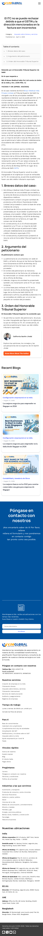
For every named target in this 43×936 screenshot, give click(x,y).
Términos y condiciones (10, 776)
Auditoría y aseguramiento (11, 696)
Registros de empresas (10, 699)
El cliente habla (7, 759)
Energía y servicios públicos (11, 812)
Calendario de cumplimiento (12, 726)
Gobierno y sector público (11, 797)
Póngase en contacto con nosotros (14, 774)
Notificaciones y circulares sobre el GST (16, 733)
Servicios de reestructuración (12, 694)
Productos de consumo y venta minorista (16, 792)
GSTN (16, 168)
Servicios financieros (9, 794)
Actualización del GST (9, 731)
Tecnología (5, 817)
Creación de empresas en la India (13, 684)
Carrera (4, 771)
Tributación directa (8, 686)
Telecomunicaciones (9, 819)
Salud (4, 799)
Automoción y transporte (10, 789)
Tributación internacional (11, 691)
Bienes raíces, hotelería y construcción (15, 814)
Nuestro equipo (7, 754)
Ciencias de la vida (8, 802)
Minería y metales (8, 807)
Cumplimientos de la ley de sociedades (15, 728)
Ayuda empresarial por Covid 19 (13, 738)
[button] (39, 3)
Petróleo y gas (7, 809)
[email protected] (8, 671)
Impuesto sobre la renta (10, 736)
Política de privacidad (9, 779)
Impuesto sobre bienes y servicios (14, 689)
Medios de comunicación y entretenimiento (17, 804)
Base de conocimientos (10, 723)
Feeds (4, 741)
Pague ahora (6, 761)
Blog (3, 756)
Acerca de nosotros (9, 751)
